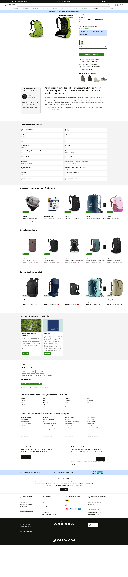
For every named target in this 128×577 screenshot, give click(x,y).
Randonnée (36, 8)
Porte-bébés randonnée (49, 436)
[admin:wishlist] (106, 54)
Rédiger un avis (82, 24)
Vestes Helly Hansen (70, 427)
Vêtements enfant (69, 417)
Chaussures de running (49, 427)
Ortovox (23, 400)
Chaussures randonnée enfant (51, 432)
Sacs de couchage (25, 436)
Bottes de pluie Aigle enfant (72, 421)
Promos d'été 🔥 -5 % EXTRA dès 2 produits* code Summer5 (64, 11)
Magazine (112, 8)
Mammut (67, 406)
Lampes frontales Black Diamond (73, 432)
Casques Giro (90, 419)
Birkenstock (90, 404)
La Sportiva (23, 404)
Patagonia (23, 398)
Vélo (62, 8)
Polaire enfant (68, 419)
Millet (44, 400)
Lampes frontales (25, 434)
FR (113, 5)
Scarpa (66, 402)
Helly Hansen (46, 404)
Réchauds (45, 417)
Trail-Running (45, 8)
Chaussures (26, 8)
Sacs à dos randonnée (92, 14)
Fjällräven (67, 398)
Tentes (22, 429)
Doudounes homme (26, 423)
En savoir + (48, 113)
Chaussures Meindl (69, 434)
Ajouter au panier (91, 54)
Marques (96, 8)
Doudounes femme (26, 417)
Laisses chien (90, 425)
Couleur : (85, 38)
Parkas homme (24, 425)
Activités (75, 8)
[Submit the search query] (109, 5)
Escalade (55, 8)
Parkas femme (24, 419)
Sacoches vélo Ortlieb (92, 427)
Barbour (45, 406)
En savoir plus (83, 34)
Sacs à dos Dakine (69, 436)
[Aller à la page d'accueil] (80, 14)
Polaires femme (25, 421)
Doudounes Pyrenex (70, 425)
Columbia (67, 400)
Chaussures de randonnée (49, 423)
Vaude (66, 404)
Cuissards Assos (91, 417)
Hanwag (89, 402)
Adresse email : (75, 456)
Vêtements (16, 8)
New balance (90, 400)
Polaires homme (25, 427)
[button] (37, 28)
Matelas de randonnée (26, 432)
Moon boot (45, 402)
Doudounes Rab (91, 421)
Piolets (44, 421)
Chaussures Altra (91, 429)
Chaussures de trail (48, 425)
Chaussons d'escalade (48, 429)
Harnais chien (90, 423)
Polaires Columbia (69, 429)
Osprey (82, 17)
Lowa (22, 406)
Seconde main (86, 8)
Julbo (88, 398)
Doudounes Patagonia (92, 436)
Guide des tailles (102, 47)
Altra (44, 398)
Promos (104, 8)
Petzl (88, 406)
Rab (22, 402)
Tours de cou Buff (91, 432)
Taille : (81, 47)
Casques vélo (46, 434)
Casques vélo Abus (92, 434)
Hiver (68, 8)
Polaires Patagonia (69, 423)
